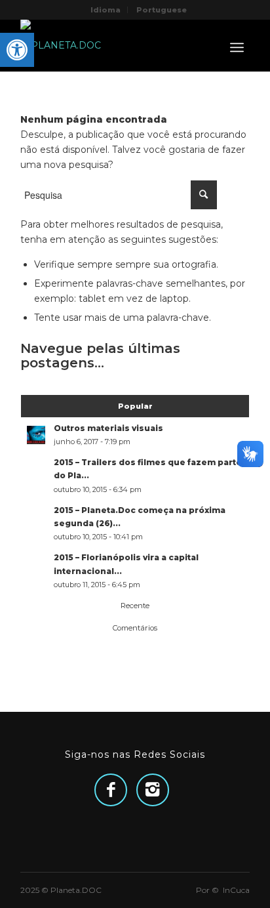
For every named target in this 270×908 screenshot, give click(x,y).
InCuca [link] (236, 890)
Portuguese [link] (161, 9)
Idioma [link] (105, 9)
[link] (17, 50)
